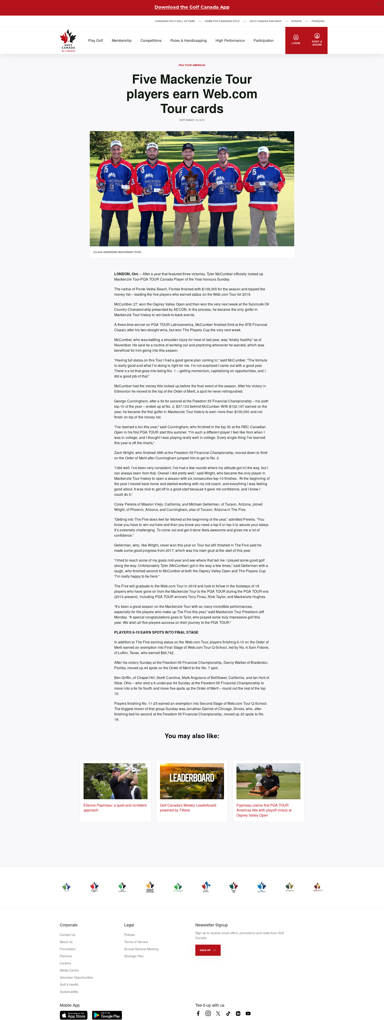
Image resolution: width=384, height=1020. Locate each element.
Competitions (151, 40)
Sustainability (69, 991)
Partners (66, 956)
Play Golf (95, 40)
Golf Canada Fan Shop (265, 21)
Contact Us (67, 934)
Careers (65, 963)
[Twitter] (218, 1013)
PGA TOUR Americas (192, 65)
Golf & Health (69, 984)
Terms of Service (136, 942)
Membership (122, 40)
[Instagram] (208, 1013)
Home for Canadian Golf (222, 21)
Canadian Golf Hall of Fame (175, 21)
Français (318, 21)
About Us (66, 942)
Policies (129, 934)
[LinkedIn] (238, 1013)
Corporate (69, 925)
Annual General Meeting (141, 949)
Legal (129, 925)
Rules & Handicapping (188, 40)
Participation (264, 40)
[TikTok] (228, 1013)
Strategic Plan (134, 956)
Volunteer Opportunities (76, 977)
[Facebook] (198, 1013)
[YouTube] (248, 1013)
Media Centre (69, 970)
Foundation (68, 949)
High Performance (230, 40)
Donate (296, 21)
